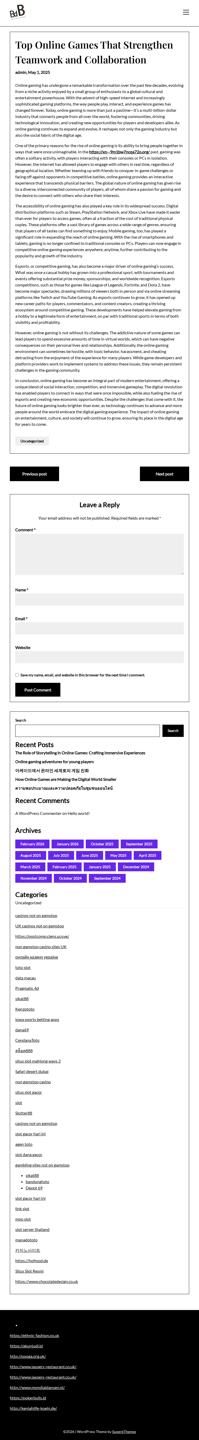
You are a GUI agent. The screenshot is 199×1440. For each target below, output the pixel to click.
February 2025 (64, 867)
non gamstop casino (33, 1081)
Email (21, 618)
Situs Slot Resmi (29, 1270)
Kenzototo (24, 1008)
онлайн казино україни (36, 956)
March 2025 (30, 867)
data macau (25, 977)
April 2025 (147, 855)
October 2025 (102, 844)
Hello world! (79, 813)
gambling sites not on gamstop (42, 1164)
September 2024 (107, 878)
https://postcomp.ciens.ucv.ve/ (42, 936)
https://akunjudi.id (26, 1345)
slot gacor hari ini (30, 1133)
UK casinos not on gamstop (39, 925)
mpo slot (23, 1218)
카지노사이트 (27, 1250)
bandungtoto (37, 1181)
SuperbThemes (124, 1431)
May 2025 (118, 855)
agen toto (23, 1144)
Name (21, 589)
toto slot (23, 967)
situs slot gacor (28, 1092)
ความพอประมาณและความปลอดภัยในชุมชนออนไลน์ (64, 788)
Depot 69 (34, 1187)
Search (20, 720)
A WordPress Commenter (38, 813)
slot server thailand (32, 1229)
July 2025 (61, 855)
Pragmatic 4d (27, 988)
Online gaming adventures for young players (54, 761)
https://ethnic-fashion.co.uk (34, 1335)
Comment (25, 529)
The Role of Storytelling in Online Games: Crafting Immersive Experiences (80, 752)
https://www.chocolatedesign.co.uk (46, 1281)
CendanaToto (27, 1040)
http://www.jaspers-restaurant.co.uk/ (43, 1366)
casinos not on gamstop (36, 915)
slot (18, 1102)
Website (22, 647)
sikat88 (22, 998)
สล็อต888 (24, 1050)
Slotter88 (23, 1112)
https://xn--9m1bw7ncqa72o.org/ (119, 151)
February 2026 (32, 844)
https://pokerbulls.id (28, 1397)
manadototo (26, 1239)
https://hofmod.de (31, 1260)
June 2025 (89, 855)
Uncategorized (32, 441)
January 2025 (100, 867)
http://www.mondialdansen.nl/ (37, 1387)
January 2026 (68, 844)
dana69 (22, 1029)
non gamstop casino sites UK (41, 946)
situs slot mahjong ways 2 (38, 1060)
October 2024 (70, 878)
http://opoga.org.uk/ (28, 1356)
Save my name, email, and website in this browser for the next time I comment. (82, 675)
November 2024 (33, 878)
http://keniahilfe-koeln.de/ (33, 1408)
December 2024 (136, 867)
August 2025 (30, 855)
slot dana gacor (28, 1154)
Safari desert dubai (31, 1071)
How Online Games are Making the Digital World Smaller (65, 779)
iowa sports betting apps (37, 1019)
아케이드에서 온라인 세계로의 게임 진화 (52, 770)
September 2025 (139, 844)
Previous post (34, 473)
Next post (164, 473)
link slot (22, 1208)
